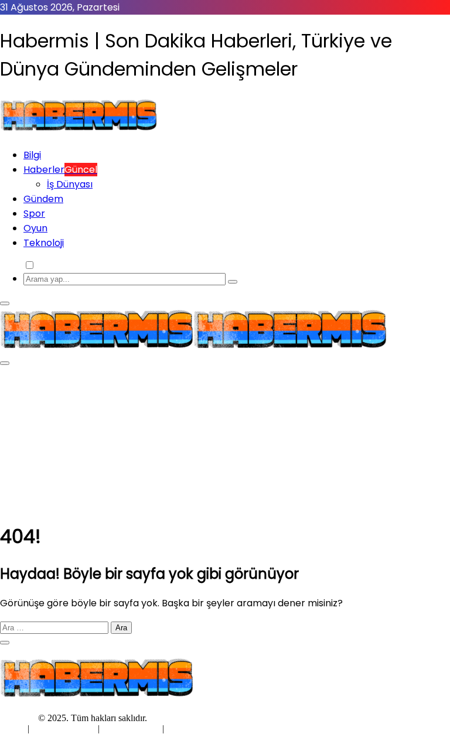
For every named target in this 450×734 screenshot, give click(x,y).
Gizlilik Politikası (65, 728)
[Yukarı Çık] (4, 642)
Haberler (60, 169)
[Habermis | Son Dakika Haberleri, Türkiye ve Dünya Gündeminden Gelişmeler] (78, 131)
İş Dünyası (70, 184)
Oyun (35, 228)
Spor (34, 213)
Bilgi (32, 155)
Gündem (43, 199)
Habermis (18, 718)
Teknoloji (43, 243)
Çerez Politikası (131, 728)
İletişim (179, 728)
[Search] (232, 282)
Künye (14, 728)
